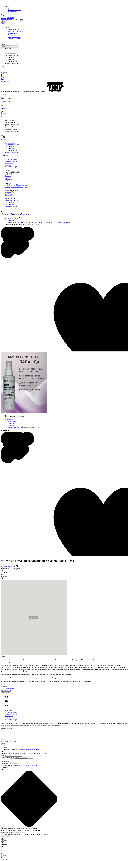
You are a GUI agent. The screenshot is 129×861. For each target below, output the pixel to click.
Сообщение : (5, 761)
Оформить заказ (6, 101)
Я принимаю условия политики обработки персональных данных (25, 834)
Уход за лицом (9, 146)
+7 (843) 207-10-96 (7, 18)
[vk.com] (4, 22)
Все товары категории (8, 566)
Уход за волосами (11, 150)
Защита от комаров (11, 152)
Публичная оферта (11, 167)
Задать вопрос (6, 692)
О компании (9, 163)
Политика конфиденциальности (28, 749)
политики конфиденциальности (28, 765)
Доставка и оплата (11, 159)
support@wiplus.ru (7, 20)
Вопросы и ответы (11, 161)
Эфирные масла (10, 143)
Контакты (8, 165)
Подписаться (5, 836)
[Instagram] (2, 22)
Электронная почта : (8, 757)
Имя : (3, 755)
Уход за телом (9, 148)
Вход (2, 79)
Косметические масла (12, 145)
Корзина (6, 81)
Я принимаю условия (21, 765)
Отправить (5, 767)
